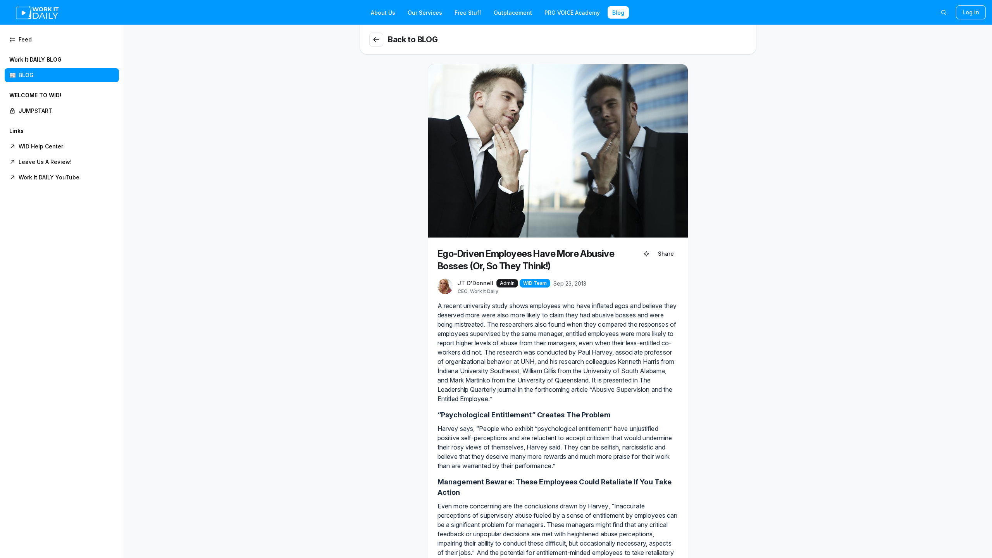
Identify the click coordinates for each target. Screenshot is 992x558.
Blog (618, 12)
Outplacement (513, 12)
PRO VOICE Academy (572, 12)
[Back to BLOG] (376, 39)
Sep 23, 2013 (569, 283)
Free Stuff (468, 12)
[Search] (943, 12)
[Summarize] (646, 254)
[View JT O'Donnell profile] (445, 287)
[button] (62, 67)
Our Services (425, 12)
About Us (383, 12)
